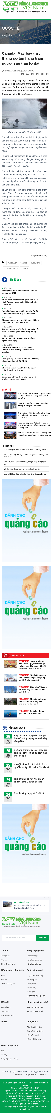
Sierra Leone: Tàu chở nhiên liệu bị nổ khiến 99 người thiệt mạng (19, 378)
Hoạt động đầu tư (21, 902)
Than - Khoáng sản (8, 983)
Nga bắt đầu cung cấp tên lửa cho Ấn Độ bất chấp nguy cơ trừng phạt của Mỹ (20, 312)
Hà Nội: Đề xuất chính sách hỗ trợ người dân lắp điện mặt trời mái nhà (31, 766)
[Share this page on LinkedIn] (42, 74)
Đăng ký (42, 938)
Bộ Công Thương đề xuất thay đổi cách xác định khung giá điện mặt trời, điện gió (30, 752)
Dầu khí (4, 979)
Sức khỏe (4, 1011)
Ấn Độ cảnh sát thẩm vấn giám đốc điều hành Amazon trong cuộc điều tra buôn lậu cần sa (20, 302)
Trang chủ (7, 35)
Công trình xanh (33, 1035)
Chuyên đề (32, 1021)
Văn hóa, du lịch (7, 1015)
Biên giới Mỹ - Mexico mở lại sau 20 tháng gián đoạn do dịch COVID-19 (20, 360)
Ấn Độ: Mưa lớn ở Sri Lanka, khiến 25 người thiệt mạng (18, 339)
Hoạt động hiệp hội (8, 964)
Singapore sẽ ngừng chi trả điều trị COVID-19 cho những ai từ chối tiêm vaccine (18, 349)
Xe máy (4, 1054)
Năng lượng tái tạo (34, 964)
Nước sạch (31, 991)
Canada (23, 263)
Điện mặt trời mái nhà (35, 1031)
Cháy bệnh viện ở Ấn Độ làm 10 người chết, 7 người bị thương (19, 369)
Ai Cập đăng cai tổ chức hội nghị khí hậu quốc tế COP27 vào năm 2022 (20, 321)
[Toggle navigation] (4, 17)
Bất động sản (32, 979)
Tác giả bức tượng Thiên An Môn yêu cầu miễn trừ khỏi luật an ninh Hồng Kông (20, 330)
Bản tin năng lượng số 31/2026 (29, 793)
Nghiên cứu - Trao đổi (35, 1011)
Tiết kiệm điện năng (34, 1027)
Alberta (24, 268)
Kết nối (4, 1002)
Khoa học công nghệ (37, 1002)
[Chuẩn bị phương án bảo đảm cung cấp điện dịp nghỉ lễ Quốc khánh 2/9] (10, 677)
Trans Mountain (11, 268)
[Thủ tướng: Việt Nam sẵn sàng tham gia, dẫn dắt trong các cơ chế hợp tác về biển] (10, 415)
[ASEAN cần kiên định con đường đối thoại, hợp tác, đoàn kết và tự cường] (10, 435)
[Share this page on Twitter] (37, 74)
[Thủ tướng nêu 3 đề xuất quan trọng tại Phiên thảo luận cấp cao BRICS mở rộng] (10, 395)
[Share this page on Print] (27, 74)
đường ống (35, 263)
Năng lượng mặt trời (34, 960)
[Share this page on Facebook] (47, 74)
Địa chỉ (18, 1074)
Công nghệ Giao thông (9, 1059)
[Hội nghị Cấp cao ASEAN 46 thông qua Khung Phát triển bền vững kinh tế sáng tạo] (10, 425)
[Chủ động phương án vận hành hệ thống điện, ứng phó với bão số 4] (10, 701)
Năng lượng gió (33, 956)
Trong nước (5, 956)
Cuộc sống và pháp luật (36, 996)
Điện (3, 975)
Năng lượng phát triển (12, 970)
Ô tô (3, 1051)
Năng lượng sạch (16, 727)
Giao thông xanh (9, 1045)
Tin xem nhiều (9, 446)
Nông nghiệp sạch (34, 1039)
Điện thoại (31, 1074)
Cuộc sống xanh (35, 970)
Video (4, 1021)
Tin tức (17, 35)
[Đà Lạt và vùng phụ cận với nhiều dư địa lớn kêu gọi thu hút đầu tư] (7, 905)
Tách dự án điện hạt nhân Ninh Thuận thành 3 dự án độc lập (29, 780)
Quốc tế (4, 960)
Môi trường (31, 987)
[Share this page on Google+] (32, 74)
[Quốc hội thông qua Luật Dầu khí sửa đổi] (10, 713)
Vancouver (12, 263)
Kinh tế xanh (6, 1007)
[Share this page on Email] (22, 74)
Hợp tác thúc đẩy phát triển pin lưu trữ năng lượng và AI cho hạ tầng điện (30, 738)
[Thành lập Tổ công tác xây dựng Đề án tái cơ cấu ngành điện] (10, 689)
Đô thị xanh (31, 983)
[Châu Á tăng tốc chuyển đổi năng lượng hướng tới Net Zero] (10, 405)
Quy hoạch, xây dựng (35, 975)
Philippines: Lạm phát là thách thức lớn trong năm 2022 (20, 292)
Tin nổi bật (7, 389)
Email (43, 1074)
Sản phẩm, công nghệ (35, 1007)
